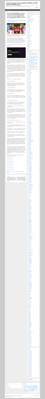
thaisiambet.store (30, 258)
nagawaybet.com (30, 181)
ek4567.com (30, 119)
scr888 (29, 233)
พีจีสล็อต (29, 306)
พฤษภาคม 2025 (30, 361)
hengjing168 (34, 385)
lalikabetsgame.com (31, 158)
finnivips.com (30, 125)
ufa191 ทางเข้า (30, 266)
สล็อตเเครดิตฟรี (30, 325)
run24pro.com (30, 225)
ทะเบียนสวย (30, 299)
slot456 (29, 28)
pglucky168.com (30, 202)
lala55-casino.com (30, 157)
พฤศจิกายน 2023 (30, 374)
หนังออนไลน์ (30, 329)
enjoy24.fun (30, 120)
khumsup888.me (30, 152)
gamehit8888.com (30, 132)
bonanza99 (30, 107)
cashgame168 (30, 111)
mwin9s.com (30, 180)
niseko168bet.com (30, 185)
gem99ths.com (30, 133)
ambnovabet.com (30, 93)
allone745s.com (30, 91)
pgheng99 (30, 201)
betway (29, 46)
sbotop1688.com (30, 231)
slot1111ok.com (30, 243)
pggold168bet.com (30, 199)
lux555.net (30, 165)
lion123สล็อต (30, 159)
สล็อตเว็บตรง (30, 323)
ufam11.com (30, 271)
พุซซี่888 (29, 307)
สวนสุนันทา (30, 327)
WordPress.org (8, 387)
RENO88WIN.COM (31, 220)
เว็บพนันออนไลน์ (30, 340)
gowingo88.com (30, 136)
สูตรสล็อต (30, 328)
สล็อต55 (35, 389)
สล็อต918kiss (30, 318)
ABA (29, 84)
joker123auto (28, 386)
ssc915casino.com (30, 249)
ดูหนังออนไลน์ (29, 16)
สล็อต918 (30, 317)
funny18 (29, 131)
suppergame (30, 254)
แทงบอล (29, 344)
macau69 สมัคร (30, 168)
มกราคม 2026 (30, 355)
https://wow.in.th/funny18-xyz (10, 163)
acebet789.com (30, 87)
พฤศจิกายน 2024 (30, 365)
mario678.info (30, 172)
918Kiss (26, 385)
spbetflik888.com (30, 247)
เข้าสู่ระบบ (8, 385)
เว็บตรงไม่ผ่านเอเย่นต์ (31, 338)
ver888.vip (30, 279)
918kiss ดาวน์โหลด (31, 81)
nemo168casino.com (31, 184)
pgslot (28, 22)
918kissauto (30, 82)
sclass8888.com (30, 232)
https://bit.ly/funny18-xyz (10, 159)
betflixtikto (30, 100)
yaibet (29, 289)
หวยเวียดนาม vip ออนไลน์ (31, 332)
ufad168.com (30, 270)
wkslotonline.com (30, 286)
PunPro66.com (30, 214)
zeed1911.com (30, 291)
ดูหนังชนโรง (29, 26)
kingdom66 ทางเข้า (30, 153)
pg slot (28, 48)
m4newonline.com (30, 166)
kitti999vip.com (30, 156)
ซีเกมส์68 (29, 295)
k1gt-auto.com (30, 151)
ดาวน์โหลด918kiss (30, 388)
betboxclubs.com (30, 99)
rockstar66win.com (30, 224)
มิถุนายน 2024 (30, 369)
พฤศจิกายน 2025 (30, 356)
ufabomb (29, 269)
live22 (29, 386)
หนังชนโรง (29, 25)
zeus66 (29, 292)
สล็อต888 (29, 36)
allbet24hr (30, 90)
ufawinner (30, 276)
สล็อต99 (29, 319)
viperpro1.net (30, 281)
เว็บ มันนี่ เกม (30, 336)
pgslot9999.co (30, 207)
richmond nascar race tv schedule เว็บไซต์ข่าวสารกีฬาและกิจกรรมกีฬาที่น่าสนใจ (22, 3)
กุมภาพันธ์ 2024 (30, 372)
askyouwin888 (30, 94)
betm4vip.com (30, 102)
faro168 (28, 385)
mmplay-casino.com (31, 177)
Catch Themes (37, 395)
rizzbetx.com (30, 223)
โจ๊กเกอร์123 (26, 391)
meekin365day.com (31, 173)
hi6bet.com (30, 139)
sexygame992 (30, 237)
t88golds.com (30, 255)
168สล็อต (30, 74)
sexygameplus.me (30, 238)
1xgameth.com (30, 76)
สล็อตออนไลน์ (30, 322)
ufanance (30, 273)
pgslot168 (30, 204)
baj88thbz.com (30, 97)
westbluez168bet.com (31, 284)
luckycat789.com (30, 164)
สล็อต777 (30, 316)
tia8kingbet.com (30, 260)
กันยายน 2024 (30, 367)
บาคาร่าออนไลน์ (30, 302)
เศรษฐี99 (29, 343)
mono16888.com (30, 179)
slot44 (28, 34)
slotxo (28, 39)
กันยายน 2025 (30, 358)
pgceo (29, 198)
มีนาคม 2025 (30, 362)
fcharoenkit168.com (31, 123)
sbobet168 (30, 230)
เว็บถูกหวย (30, 339)
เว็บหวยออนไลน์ (30, 342)
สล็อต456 (30, 313)
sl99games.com (30, 241)
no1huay (29, 187)
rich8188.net (30, 222)
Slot (30, 387)
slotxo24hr (30, 246)
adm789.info (30, 88)
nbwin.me (30, 182)
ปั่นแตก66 (30, 303)
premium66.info (30, 212)
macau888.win (30, 169)
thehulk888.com (30, 259)
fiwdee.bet (30, 126)
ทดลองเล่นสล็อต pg (31, 298)
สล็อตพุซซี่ (30, 321)
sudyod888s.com (30, 253)
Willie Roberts (14, 18)
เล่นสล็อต (30, 335)
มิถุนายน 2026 (30, 351)
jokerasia (29, 47)
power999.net (30, 211)
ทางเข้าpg (13, 171)
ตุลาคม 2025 (30, 357)
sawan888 (30, 229)
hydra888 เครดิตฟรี (30, 141)
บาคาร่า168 (29, 38)
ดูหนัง (29, 296)
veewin (29, 278)
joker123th (30, 148)
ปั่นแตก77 (30, 304)
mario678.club (30, 171)
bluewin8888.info (30, 105)
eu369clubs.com (30, 122)
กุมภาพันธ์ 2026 (30, 354)
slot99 (28, 32)
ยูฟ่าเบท (29, 310)
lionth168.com (30, 160)
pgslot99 (29, 206)
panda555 (30, 192)
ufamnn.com (30, 272)
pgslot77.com (30, 205)
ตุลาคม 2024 (30, 366)
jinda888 (29, 146)
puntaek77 (30, 217)
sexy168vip (30, 235)
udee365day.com (30, 263)
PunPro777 (30, 215)
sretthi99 (34, 387)
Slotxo (29, 245)
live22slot (29, 24)
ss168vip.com (30, 248)
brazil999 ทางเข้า (30, 109)
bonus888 (30, 108)
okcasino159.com (30, 188)
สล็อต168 (30, 312)
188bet (24, 385)
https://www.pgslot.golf (30, 21)
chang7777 (30, 113)
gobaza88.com (30, 135)
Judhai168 (30, 150)
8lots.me (29, 79)
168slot (29, 73)
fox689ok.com (30, 128)
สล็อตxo (29, 320)
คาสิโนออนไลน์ (27, 388)
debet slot (30, 116)
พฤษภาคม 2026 (30, 352)
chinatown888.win (30, 114)
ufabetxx (29, 268)
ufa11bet (29, 264)
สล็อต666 (30, 315)
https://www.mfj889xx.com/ (31, 140)
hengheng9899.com (31, 138)
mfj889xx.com (30, 175)
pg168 (28, 31)
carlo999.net (30, 110)
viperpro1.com (30, 280)
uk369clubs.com (30, 277)
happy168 (30, 137)
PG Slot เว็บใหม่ (30, 195)
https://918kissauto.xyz (30, 15)
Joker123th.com (30, 149)
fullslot (28, 23)
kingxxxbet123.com (31, 154)
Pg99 (29, 197)
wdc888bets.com (30, 283)
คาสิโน (29, 293)
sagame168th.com (30, 228)
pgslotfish (30, 208)
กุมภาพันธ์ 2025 (30, 363)
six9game (30, 240)
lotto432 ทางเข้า (30, 162)
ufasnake (30, 274)
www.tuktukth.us (30, 287)
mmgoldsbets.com (30, 176)
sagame (29, 227)
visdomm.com (30, 282)
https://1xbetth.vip (30, 41)
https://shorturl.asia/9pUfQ (10, 167)
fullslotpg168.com (30, 130)
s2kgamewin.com (30, 226)
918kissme (30, 83)
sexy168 (29, 234)
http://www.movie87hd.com (31, 18)
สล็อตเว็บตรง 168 (30, 324)
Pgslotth (29, 209)
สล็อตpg (34, 390)
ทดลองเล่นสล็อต (30, 297)
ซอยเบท (29, 294)
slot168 (29, 27)
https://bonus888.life (30, 35)
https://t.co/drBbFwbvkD (11, 169)
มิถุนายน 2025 (30, 360)
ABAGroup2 (30, 85)
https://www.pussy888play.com (31, 19)
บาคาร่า (29, 300)
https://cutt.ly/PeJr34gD (10, 165)
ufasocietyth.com (30, 275)
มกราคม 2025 (30, 364)
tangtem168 (30, 256)
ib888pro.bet (30, 142)
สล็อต (33, 389)
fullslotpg (29, 385)
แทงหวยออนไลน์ (30, 345)
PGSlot (16, 171)
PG (31, 386)
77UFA (29, 77)
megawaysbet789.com (31, 174)
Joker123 (24, 386)
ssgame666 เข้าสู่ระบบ (31, 250)
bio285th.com (30, 104)
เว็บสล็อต (29, 341)
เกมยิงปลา (30, 333)
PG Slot (29, 194)
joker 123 (29, 30)
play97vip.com (30, 210)
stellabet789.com (30, 252)
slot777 (29, 45)
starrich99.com (30, 251)
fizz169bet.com (30, 127)
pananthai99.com (30, 191)
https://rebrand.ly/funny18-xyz (10, 161)
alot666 (29, 92)
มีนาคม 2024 (30, 371)
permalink (8, 172)
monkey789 (30, 178)
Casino (29, 112)
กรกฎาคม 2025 (30, 359)
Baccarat (29, 96)
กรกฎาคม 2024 (30, 368)
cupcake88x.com (30, 115)
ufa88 (29, 267)
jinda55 (29, 145)
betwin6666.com (30, 103)
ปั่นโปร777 (30, 305)
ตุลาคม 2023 (30, 375)
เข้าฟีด (7, 386)
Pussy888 (30, 218)
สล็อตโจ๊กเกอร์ (30, 326)
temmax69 (30, 257)
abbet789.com (30, 86)
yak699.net (30, 290)
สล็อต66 (29, 33)
